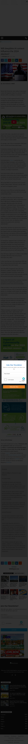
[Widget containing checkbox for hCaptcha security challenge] (14, 380)
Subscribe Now (14, 387)
